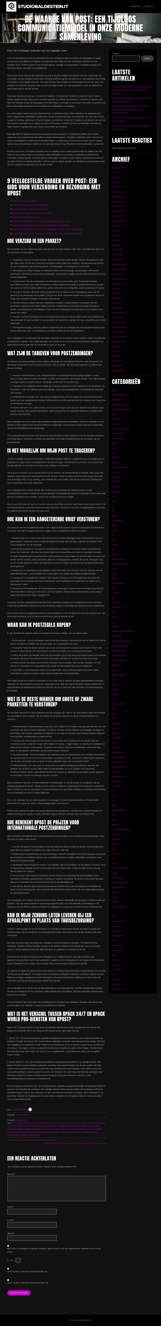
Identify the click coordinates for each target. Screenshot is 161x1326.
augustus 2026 (118, 168)
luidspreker (117, 738)
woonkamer (117, 984)
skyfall (115, 873)
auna (114, 448)
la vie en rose (118, 704)
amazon (115, 424)
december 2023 (119, 322)
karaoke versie (118, 651)
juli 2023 (115, 346)
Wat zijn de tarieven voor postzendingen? (30, 205)
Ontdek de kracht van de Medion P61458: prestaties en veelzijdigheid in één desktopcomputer (130, 109)
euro (114, 540)
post (72, 1129)
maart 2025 (117, 250)
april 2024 (116, 303)
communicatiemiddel (20, 1123)
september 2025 (119, 221)
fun (113, 549)
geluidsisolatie (118, 559)
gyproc (115, 578)
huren (114, 588)
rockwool (116, 839)
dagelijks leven (45, 1123)
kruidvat (115, 694)
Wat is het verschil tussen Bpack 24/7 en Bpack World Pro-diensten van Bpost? (47, 233)
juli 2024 (115, 288)
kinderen (115, 670)
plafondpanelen (119, 810)
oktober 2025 (118, 216)
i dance (115, 593)
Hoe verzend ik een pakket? (24, 201)
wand (114, 955)
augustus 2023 (118, 341)
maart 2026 (117, 192)
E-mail (10, 1220)
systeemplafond (119, 907)
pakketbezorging (23, 1129)
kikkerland (116, 665)
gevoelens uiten (21, 1126)
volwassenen (118, 950)
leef (113, 713)
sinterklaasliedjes (119, 868)
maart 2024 (117, 308)
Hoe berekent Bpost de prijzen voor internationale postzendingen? (41, 225)
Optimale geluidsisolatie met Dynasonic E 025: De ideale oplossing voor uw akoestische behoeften (132, 90)
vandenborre (117, 936)
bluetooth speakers (120, 467)
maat (114, 742)
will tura (115, 960)
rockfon (115, 834)
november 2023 (119, 327)
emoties (102, 1123)
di (113, 506)
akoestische (117, 400)
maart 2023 (117, 366)
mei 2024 (116, 298)
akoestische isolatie (121, 404)
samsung (116, 853)
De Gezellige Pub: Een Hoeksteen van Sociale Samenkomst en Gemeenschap (73, 1143)
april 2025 (116, 245)
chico (114, 472)
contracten (34, 1123)
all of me (116, 419)
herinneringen (51, 1126)
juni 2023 (116, 351)
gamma (115, 554)
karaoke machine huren (122, 641)
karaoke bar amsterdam (123, 631)
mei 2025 (116, 240)
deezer (115, 501)
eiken (114, 525)
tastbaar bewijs (33, 1132)
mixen (114, 796)
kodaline (115, 685)
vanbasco (116, 931)
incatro (115, 602)
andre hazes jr (118, 438)
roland (115, 844)
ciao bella (116, 477)
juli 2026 (115, 172)
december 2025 (119, 206)
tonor (114, 916)
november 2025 (119, 211)
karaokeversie (118, 660)
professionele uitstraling (17, 1132)
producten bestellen (94, 1129)
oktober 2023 (118, 332)
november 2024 (119, 269)
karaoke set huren (120, 646)
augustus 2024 (118, 283)
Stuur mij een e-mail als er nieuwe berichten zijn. (28, 1283)
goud (114, 573)
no (113, 800)
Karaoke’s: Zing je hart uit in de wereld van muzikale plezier (33, 1140)
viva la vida (117, 945)
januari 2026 (117, 201)
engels (115, 530)
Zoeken (115, 53)
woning (115, 979)
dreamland (117, 520)
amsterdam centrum (121, 428)
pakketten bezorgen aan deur (42, 1129)
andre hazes (117, 433)
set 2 (114, 863)
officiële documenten (78, 1126)
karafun (115, 627)
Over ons (135, 6)
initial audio (117, 607)
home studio (117, 583)
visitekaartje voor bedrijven (71, 1132)
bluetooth (116, 462)
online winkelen (94, 1126)
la (113, 699)
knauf (114, 680)
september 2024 (119, 279)
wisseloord (117, 969)
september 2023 (119, 337)
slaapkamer (117, 878)
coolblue (116, 486)
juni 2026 (116, 177)
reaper (115, 825)
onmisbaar (11, 1129)
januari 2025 (117, 259)
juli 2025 (115, 230)
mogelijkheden (63, 1126)
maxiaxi (115, 771)
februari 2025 (118, 254)
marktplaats (117, 752)
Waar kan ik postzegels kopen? (26, 217)
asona (115, 443)
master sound (118, 762)
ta (113, 911)
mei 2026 (116, 182)
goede (115, 569)
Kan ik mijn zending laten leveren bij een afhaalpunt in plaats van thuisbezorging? (47, 229)
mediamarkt (117, 776)
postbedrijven (80, 1129)
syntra (114, 902)
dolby (114, 515)
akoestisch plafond (120, 395)
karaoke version (119, 655)
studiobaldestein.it (43, 6)
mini (114, 791)
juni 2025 (116, 235)
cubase (115, 491)
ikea (114, 598)
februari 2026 (118, 197)
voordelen (86, 1132)
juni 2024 (116, 293)
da (113, 496)
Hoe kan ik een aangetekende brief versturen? (32, 213)
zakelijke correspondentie (30, 1135)
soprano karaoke (119, 883)
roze (114, 849)
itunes (114, 617)
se (113, 858)
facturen (10, 1126)
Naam (10, 1207)
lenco (114, 728)
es (113, 535)
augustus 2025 (118, 226)
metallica (116, 781)
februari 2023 (118, 370)
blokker (115, 457)
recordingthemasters (121, 829)
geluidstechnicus (119, 564)
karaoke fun (117, 636)
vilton (114, 940)
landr (114, 709)
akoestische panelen (121, 409)
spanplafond (117, 887)
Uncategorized (21, 1120)
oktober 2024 (118, 274)
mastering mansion (120, 767)
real (113, 820)
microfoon (116, 786)
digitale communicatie (78, 1123)
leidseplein (116, 723)
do (113, 511)
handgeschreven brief (36, 1126)
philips (114, 805)
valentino (116, 926)
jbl (113, 622)
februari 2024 (118, 312)
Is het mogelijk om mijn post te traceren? (30, 209)
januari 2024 (117, 317)
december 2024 (119, 264)
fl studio (115, 544)
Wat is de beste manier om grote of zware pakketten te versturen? (41, 221)
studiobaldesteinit (19, 1109)
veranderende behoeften (50, 1132)
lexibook (116, 733)
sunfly (114, 897)
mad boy (116, 747)
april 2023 (116, 361)
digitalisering (93, 1123)
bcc (113, 453)
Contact (148, 6)
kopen (115, 689)
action (115, 390)
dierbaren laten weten (60, 1123)
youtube (115, 989)
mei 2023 (116, 356)
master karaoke (119, 757)
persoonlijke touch (62, 1129)
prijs (114, 815)
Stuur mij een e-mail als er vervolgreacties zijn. (27, 1271)
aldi (113, 414)
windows (116, 965)
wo (113, 974)
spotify (115, 892)
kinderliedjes (117, 675)
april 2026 (116, 187)
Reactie (11, 1174)
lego (114, 718)
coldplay (116, 482)
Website (10, 1233)
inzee (114, 612)
